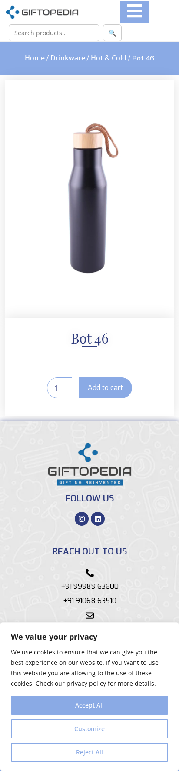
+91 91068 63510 (89, 600)
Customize (89, 728)
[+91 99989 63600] (90, 573)
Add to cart (105, 387)
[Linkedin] (98, 519)
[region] (89, 696)
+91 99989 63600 (90, 586)
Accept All (89, 705)
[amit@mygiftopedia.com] (90, 615)
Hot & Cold (108, 58)
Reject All (89, 752)
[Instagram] (82, 519)
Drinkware (67, 58)
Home (35, 58)
